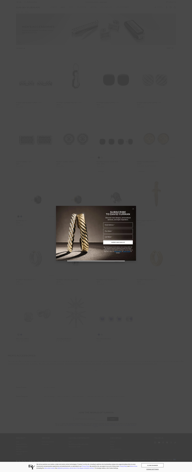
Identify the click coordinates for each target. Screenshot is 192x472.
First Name (108, 231)
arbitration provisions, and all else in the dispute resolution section (75, 468)
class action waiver (49, 468)
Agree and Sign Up (118, 242)
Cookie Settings (152, 469)
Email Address (109, 225)
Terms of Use (126, 251)
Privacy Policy (118, 251)
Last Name (108, 237)
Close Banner (152, 465)
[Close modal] (134, 208)
